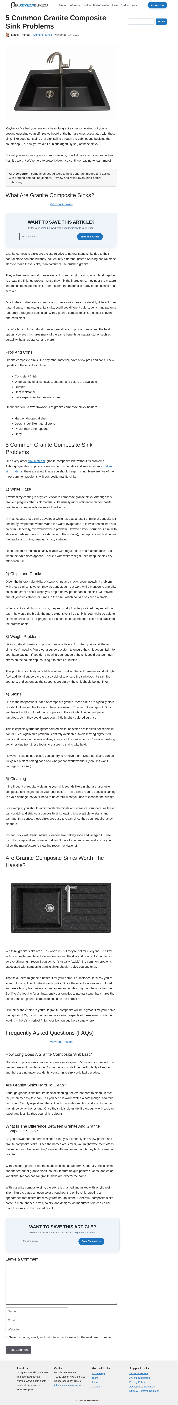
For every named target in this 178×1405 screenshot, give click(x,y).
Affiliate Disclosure (139, 1377)
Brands (115, 5)
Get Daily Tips (157, 5)
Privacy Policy (137, 1382)
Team (95, 1377)
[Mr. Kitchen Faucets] (29, 5)
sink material (36, 461)
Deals (134, 5)
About (95, 1382)
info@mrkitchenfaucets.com (69, 1385)
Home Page (98, 1373)
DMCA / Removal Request (144, 1391)
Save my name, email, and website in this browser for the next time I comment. (61, 1337)
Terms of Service (138, 1373)
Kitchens (63, 5)
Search (161, 21)
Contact (96, 1386)
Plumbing (125, 5)
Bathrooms (75, 5)
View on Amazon (61, 204)
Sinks (48, 34)
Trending (86, 5)
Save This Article (90, 236)
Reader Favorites (101, 5)
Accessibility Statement (142, 1386)
